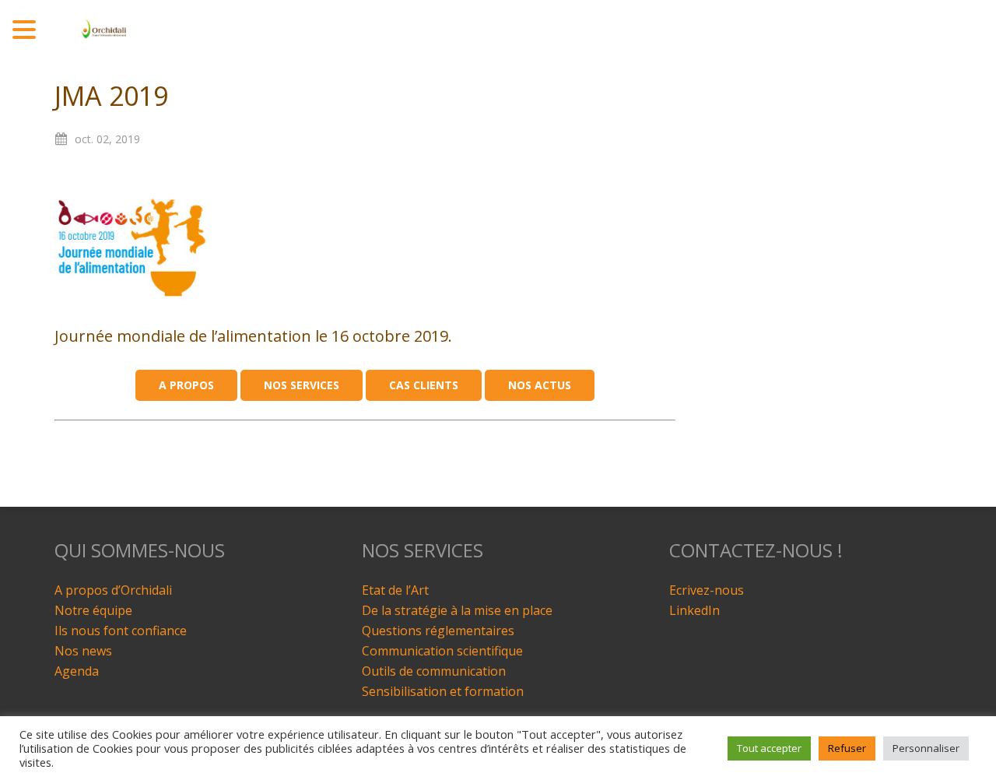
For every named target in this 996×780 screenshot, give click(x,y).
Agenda (76, 671)
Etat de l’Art (395, 590)
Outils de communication (434, 671)
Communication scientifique (442, 650)
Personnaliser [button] (926, 748)
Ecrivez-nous (706, 590)
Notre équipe (93, 610)
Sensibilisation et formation (443, 691)
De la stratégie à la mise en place (457, 610)
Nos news (83, 650)
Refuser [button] (847, 748)
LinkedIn (694, 610)
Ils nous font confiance (120, 630)
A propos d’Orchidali (113, 590)
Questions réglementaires (438, 630)
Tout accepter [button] (769, 748)
